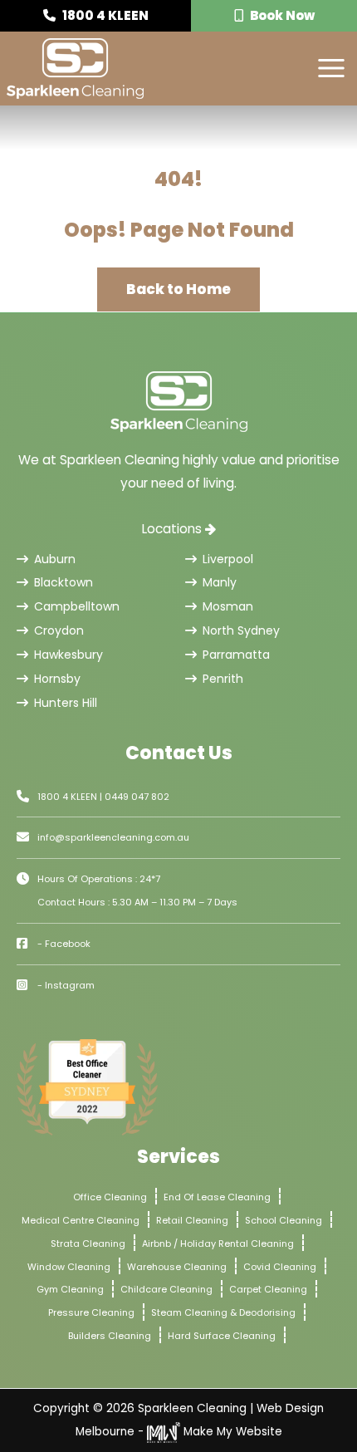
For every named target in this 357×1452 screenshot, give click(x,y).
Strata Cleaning (88, 1243)
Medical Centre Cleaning (80, 1220)
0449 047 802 (137, 796)
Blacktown (63, 582)
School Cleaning (283, 1220)
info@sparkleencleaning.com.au (113, 837)
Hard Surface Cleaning (222, 1335)
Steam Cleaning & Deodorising (223, 1312)
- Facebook (63, 943)
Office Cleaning (110, 1197)
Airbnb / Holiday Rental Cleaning (218, 1243)
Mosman (228, 606)
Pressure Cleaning (91, 1312)
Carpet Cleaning (268, 1289)
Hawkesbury (68, 654)
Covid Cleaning (279, 1266)
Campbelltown (77, 606)
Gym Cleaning (70, 1289)
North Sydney (241, 630)
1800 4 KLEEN (104, 15)
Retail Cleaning (192, 1220)
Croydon (59, 630)
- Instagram (66, 985)
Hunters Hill (65, 702)
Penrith (223, 678)
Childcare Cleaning (166, 1289)
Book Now (281, 15)
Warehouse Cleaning (177, 1266)
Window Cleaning (68, 1266)
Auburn (55, 559)
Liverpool (228, 559)
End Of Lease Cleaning (217, 1197)
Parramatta (236, 654)
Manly (220, 582)
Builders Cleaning (109, 1335)
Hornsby (57, 678)
